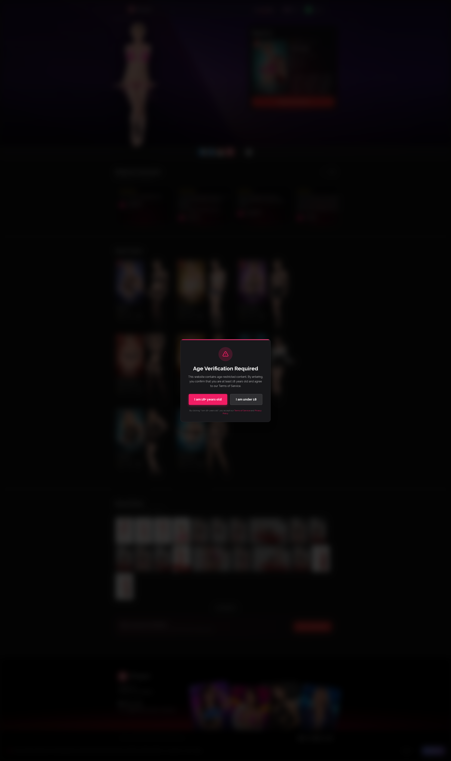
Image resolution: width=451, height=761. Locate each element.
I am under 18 (246, 399)
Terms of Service (242, 410)
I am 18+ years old (208, 399)
